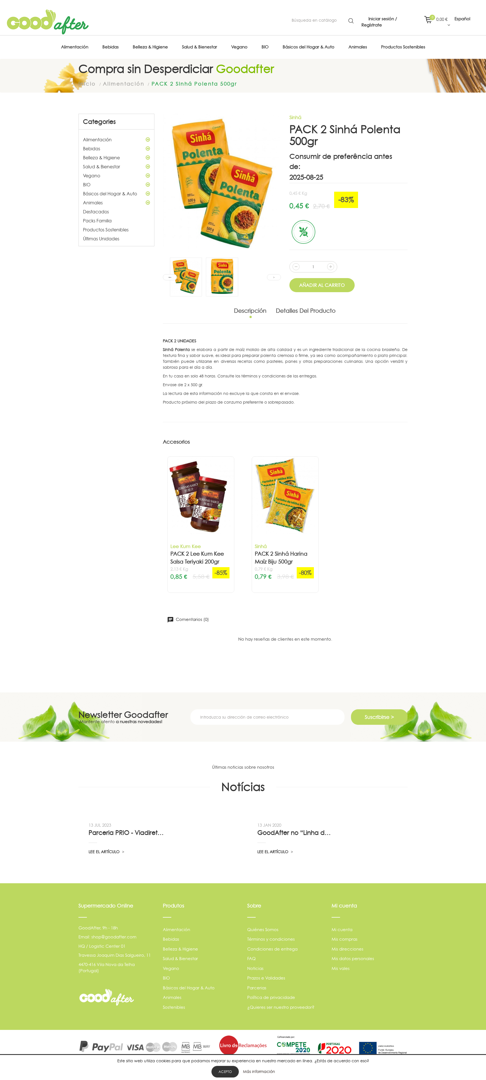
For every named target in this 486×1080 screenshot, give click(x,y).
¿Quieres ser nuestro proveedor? (280, 1007)
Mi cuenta (342, 929)
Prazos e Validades (266, 978)
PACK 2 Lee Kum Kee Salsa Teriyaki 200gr (197, 558)
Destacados (96, 211)
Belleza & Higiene (101, 157)
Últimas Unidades (101, 239)
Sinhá (295, 117)
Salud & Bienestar (101, 166)
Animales (93, 202)
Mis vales (341, 968)
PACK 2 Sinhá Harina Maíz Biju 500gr (281, 558)
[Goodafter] (48, 22)
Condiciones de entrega (272, 949)
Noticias (255, 968)
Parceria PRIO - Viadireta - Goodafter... (127, 832)
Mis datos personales (353, 958)
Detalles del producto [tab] (306, 310)
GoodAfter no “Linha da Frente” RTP (295, 832)
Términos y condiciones (271, 939)
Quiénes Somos (262, 929)
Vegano (91, 175)
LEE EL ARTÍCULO (105, 851)
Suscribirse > (379, 717)
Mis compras (344, 939)
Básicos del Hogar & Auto (110, 193)
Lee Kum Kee (185, 546)
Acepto (225, 1072)
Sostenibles (174, 1007)
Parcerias (256, 987)
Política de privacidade (271, 997)
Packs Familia (97, 220)
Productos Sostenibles (106, 229)
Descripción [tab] (250, 310)
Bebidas (91, 148)
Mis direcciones (347, 949)
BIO (87, 184)
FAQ (251, 958)
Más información (259, 1071)
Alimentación (97, 139)
